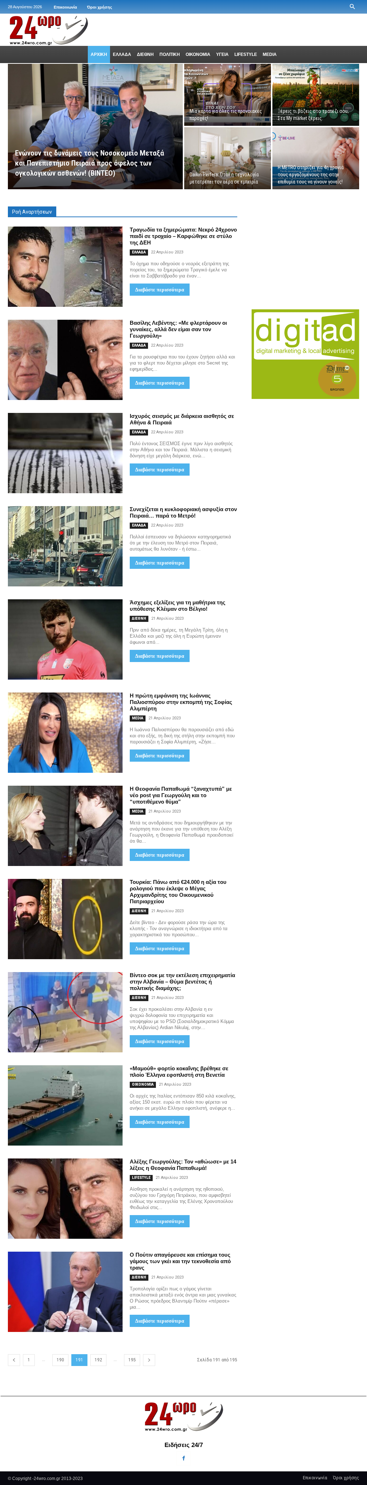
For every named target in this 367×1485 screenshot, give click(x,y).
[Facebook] (183, 1458)
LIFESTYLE (141, 1178)
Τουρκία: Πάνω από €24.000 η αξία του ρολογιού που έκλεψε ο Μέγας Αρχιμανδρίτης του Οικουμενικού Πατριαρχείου (178, 891)
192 (98, 1359)
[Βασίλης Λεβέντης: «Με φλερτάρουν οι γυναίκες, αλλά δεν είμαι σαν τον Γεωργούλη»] (65, 360)
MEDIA (137, 718)
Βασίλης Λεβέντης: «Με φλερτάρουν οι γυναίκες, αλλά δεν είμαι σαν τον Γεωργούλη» (178, 329)
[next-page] (149, 1360)
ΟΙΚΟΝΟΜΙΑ (143, 1084)
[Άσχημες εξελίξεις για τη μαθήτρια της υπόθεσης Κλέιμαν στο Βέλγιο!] (65, 639)
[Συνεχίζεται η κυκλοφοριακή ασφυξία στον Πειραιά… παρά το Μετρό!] (65, 546)
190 (60, 1359)
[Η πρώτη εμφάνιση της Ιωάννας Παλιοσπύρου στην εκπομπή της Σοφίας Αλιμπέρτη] (65, 732)
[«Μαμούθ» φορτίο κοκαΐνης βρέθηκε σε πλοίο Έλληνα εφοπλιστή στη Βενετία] (65, 1105)
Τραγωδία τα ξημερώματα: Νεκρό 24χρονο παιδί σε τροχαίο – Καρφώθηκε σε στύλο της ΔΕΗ (183, 236)
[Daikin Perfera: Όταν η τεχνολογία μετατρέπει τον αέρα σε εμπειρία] (227, 158)
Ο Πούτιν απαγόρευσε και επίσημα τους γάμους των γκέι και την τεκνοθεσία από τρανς (180, 1261)
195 (132, 1359)
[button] (352, 7)
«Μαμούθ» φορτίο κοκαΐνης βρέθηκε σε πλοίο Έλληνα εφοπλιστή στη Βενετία (179, 1071)
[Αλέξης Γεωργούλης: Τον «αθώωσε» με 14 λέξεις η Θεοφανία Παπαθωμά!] (65, 1198)
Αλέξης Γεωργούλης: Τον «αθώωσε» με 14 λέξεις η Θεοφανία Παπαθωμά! (183, 1164)
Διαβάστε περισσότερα (159, 289)
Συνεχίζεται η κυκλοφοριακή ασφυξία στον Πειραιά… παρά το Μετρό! (183, 512)
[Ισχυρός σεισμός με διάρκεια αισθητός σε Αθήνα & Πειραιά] (65, 453)
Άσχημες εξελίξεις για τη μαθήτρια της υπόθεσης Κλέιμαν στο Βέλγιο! (177, 605)
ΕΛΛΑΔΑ (139, 252)
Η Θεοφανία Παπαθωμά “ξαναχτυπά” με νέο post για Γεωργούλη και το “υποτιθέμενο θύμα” (181, 795)
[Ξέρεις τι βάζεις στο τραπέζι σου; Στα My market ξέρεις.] (315, 95)
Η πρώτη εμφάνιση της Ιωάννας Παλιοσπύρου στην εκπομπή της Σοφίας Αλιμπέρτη (181, 701)
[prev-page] (14, 1360)
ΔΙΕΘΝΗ (139, 618)
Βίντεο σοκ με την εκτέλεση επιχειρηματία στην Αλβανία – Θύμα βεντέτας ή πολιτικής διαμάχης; (182, 981)
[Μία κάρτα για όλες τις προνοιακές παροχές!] (227, 95)
